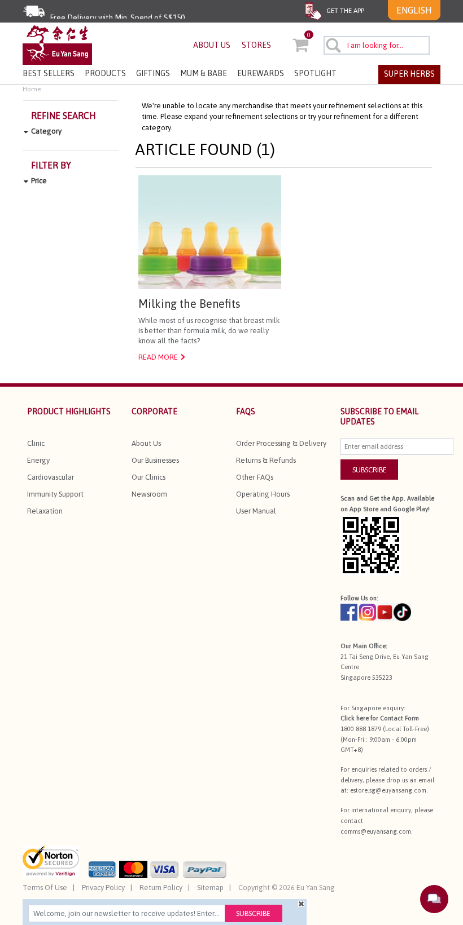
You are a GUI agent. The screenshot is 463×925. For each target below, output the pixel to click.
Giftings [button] (153, 73)
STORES (256, 45)
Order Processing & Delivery (281, 443)
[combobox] (377, 45)
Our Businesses (155, 460)
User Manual (256, 511)
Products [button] (105, 73)
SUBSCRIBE (369, 470)
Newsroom (149, 494)
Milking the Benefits (189, 304)
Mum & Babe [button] (203, 73)
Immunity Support (55, 494)
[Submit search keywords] (333, 45)
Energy (38, 460)
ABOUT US (211, 45)
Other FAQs (254, 477)
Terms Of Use (45, 887)
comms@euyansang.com (375, 831)
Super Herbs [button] (409, 73)
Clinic (36, 443)
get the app (344, 11)
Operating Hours (263, 494)
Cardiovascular (50, 477)
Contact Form (399, 718)
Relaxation (45, 511)
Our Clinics (148, 477)
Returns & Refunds (266, 460)
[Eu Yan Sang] (57, 44)
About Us (146, 443)
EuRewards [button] (260, 73)
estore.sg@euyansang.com (388, 790)
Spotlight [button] (315, 73)
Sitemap (210, 887)
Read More (158, 357)
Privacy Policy (103, 887)
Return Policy (160, 887)
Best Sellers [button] (49, 73)
